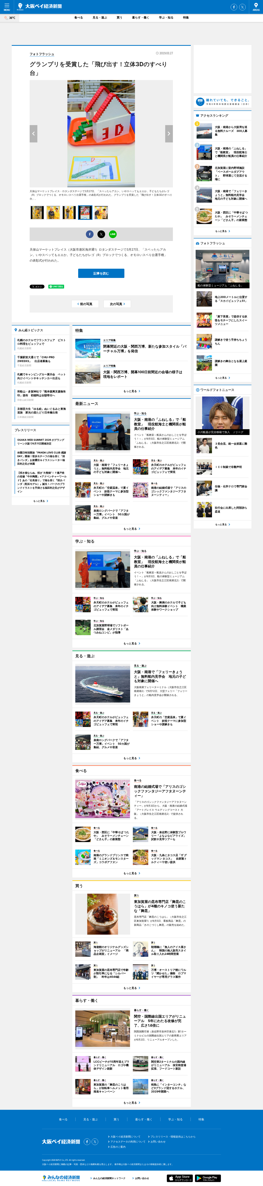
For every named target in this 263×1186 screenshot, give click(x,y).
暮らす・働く (140, 17)
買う (119, 17)
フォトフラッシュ (42, 54)
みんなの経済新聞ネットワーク (61, 1178)
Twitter (242, 7)
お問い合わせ (158, 1141)
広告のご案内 (118, 1146)
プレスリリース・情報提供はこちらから (173, 1136)
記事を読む (101, 273)
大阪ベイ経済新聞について (126, 1136)
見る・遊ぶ (100, 17)
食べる (78, 17)
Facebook (234, 7)
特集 (186, 17)
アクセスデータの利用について (128, 1141)
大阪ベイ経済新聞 (39, 7)
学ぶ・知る (166, 17)
